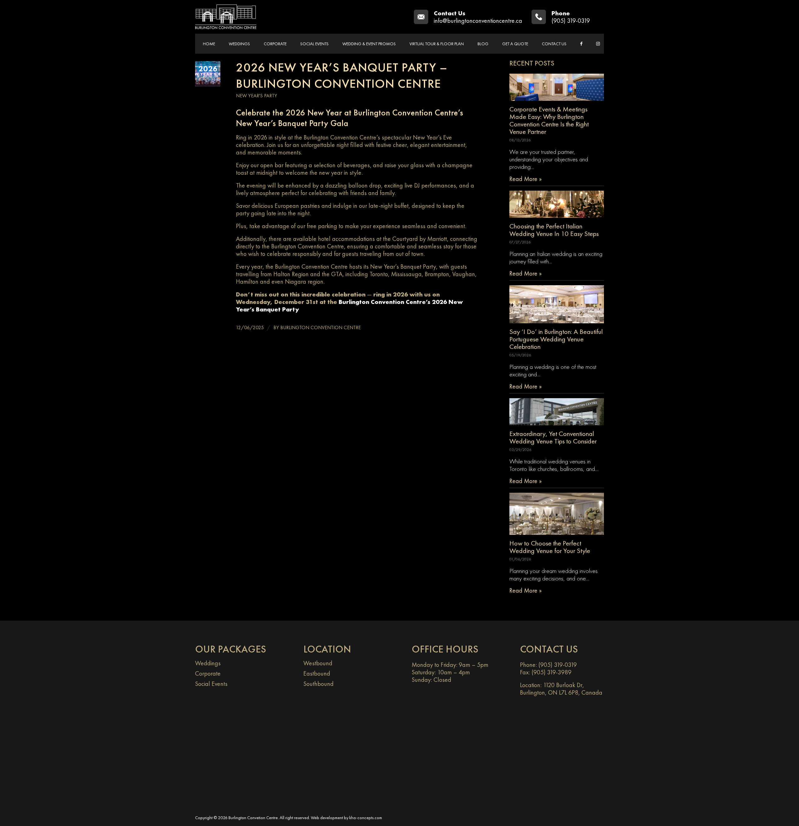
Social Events (211, 684)
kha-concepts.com (365, 817)
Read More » (525, 179)
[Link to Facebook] (581, 44)
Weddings (208, 663)
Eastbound (316, 673)
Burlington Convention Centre (320, 327)
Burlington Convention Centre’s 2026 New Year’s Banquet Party (349, 305)
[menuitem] (209, 44)
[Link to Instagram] (598, 44)
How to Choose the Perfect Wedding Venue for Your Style (549, 547)
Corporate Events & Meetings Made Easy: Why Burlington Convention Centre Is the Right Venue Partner (549, 120)
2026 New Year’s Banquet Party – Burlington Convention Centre (342, 75)
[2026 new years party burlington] (207, 73)
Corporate (208, 673)
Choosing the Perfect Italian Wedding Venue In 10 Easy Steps (554, 230)
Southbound (318, 684)
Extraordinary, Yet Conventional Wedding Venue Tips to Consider (553, 437)
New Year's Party (256, 95)
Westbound (317, 663)
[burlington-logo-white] (226, 17)
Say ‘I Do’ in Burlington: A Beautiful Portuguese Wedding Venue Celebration (556, 339)
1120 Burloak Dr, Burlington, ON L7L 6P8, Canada (561, 688)
